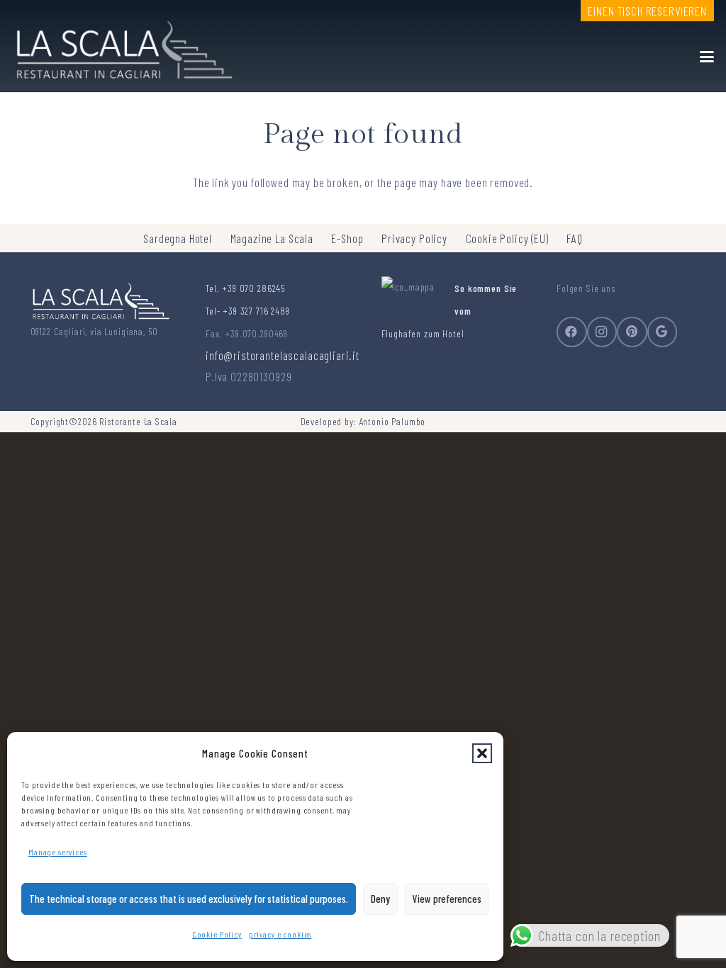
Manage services (57, 852)
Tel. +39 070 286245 (245, 288)
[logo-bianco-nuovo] (122, 46)
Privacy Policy (414, 238)
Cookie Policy (217, 934)
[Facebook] (572, 332)
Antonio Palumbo (392, 421)
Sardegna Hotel (177, 238)
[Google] (662, 332)
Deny (380, 898)
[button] (482, 753)
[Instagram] (602, 332)
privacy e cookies (280, 934)
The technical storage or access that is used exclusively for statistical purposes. (188, 898)
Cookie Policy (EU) (507, 238)
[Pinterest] (632, 332)
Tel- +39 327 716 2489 (248, 311)
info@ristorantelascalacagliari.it (282, 355)
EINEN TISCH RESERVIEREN (647, 11)
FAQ (574, 238)
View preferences (447, 898)
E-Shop (347, 238)
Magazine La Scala (271, 238)
